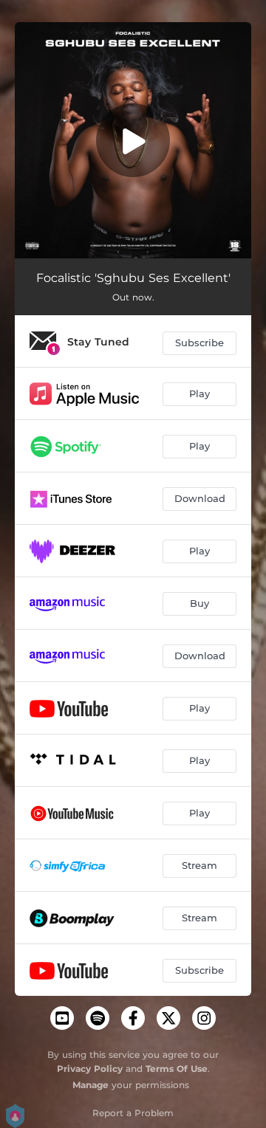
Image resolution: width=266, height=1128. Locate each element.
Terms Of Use (177, 1068)
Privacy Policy (90, 1068)
